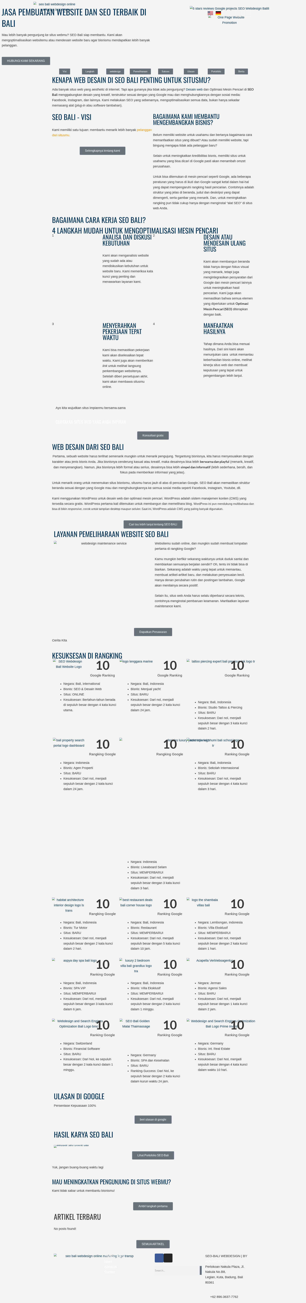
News (108, 1261)
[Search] (201, 1270)
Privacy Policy (114, 1256)
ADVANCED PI (216, 1261)
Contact (109, 1272)
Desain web (194, 89)
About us (110, 1266)
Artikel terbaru (77, 1216)
